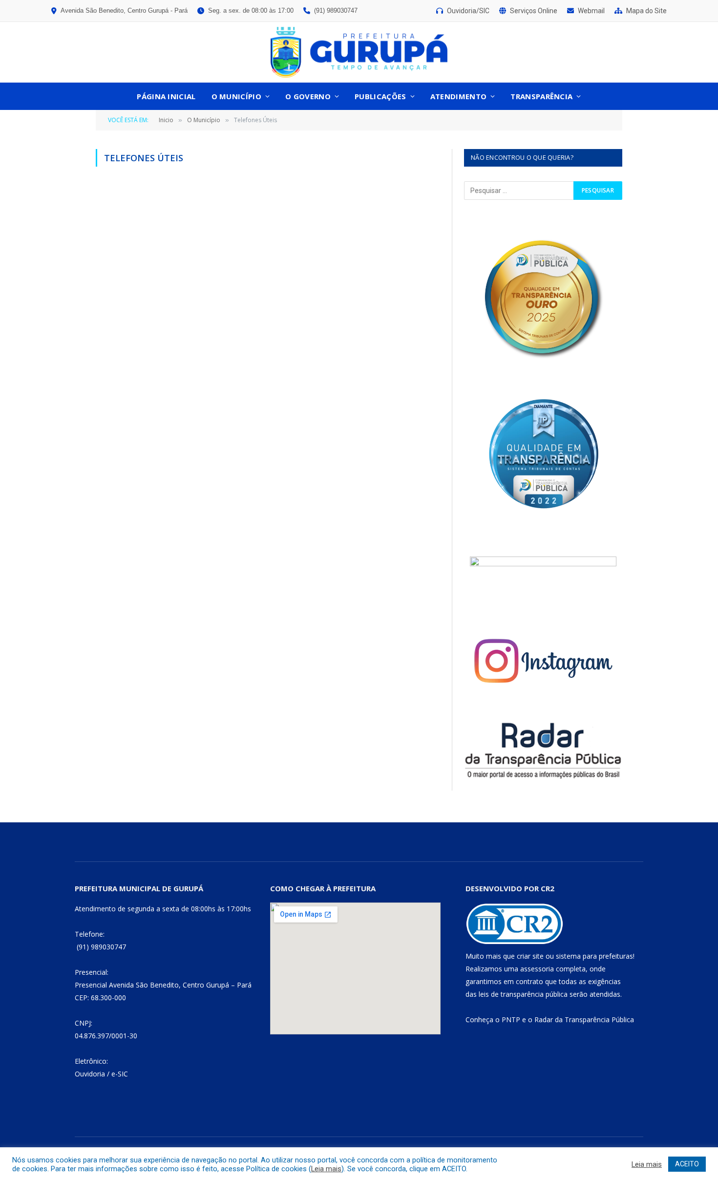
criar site (530, 956)
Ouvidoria (90, 1073)
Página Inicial (166, 96)
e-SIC (119, 1073)
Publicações (380, 96)
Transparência (541, 96)
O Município (236, 96)
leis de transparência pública (523, 994)
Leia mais (326, 1168)
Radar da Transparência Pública (584, 1019)
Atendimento (458, 96)
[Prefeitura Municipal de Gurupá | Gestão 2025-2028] (359, 52)
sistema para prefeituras (594, 956)
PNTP (511, 1019)
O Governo (308, 96)
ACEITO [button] (687, 1164)
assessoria (537, 968)
